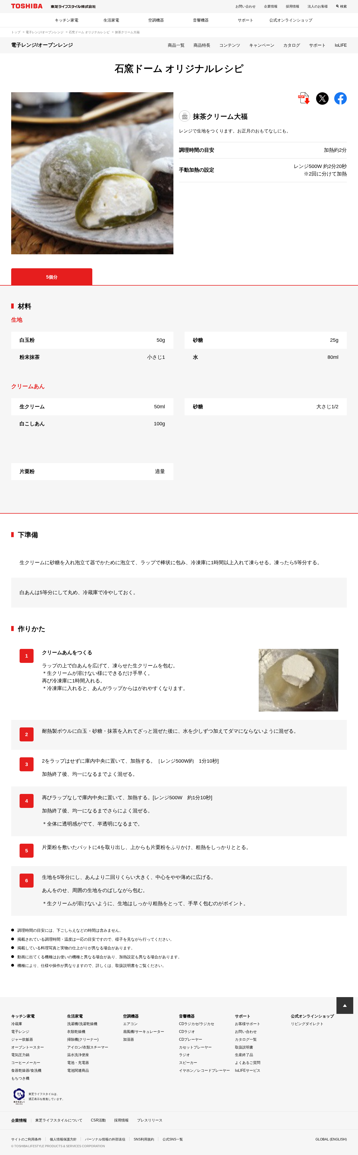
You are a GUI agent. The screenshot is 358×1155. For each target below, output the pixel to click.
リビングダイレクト (307, 1024)
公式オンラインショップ (290, 20)
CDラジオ (187, 1032)
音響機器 (201, 20)
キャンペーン (261, 45)
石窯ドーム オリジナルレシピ (89, 32)
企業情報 (270, 6)
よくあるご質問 (247, 1063)
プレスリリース (149, 1120)
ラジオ (184, 1055)
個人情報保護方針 (63, 1139)
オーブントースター (27, 1047)
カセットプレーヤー (195, 1047)
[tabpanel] (179, 399)
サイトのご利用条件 (26, 1139)
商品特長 (202, 45)
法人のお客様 (318, 6)
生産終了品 (244, 1055)
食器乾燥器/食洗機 (26, 1070)
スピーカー (188, 1063)
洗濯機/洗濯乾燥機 (82, 1024)
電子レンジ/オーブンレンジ (44, 32)
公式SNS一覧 (172, 1139)
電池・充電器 (78, 1063)
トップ (15, 32)
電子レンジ (20, 1032)
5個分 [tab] (52, 277)
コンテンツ (229, 45)
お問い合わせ (245, 6)
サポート (245, 20)
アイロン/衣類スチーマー (87, 1047)
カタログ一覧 (246, 1039)
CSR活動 (98, 1120)
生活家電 (111, 20)
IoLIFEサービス (247, 1070)
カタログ (291, 45)
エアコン (130, 1024)
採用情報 (292, 6)
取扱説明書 (244, 1047)
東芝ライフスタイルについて (59, 1120)
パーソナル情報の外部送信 (105, 1139)
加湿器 (128, 1039)
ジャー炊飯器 (22, 1039)
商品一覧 (176, 45)
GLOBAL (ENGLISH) (331, 1139)
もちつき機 (20, 1078)
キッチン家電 (66, 20)
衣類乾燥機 (76, 1032)
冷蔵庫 (16, 1024)
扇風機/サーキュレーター (143, 1032)
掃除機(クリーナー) (82, 1039)
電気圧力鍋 (20, 1055)
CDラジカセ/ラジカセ (196, 1024)
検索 (343, 6)
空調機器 (156, 20)
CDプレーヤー (190, 1039)
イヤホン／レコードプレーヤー (204, 1070)
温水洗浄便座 (78, 1055)
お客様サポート (247, 1024)
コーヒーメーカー (25, 1063)
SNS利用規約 (144, 1139)
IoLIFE (341, 45)
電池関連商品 (78, 1070)
